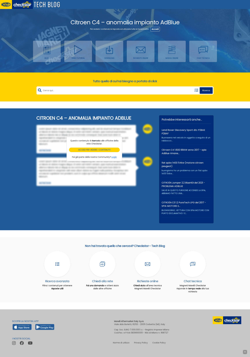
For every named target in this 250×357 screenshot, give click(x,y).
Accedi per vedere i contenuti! (94, 149)
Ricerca (206, 90)
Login (114, 157)
